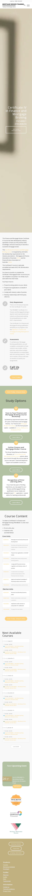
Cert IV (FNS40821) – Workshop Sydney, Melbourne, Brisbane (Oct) (14, 681)
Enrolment (6, 869)
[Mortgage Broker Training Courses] (13, 5)
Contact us (6, 887)
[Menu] (27, 5)
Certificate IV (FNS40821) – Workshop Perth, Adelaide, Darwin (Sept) (15, 670)
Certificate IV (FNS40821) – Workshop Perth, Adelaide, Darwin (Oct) (15, 687)
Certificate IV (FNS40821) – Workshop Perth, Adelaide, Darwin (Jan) (15, 739)
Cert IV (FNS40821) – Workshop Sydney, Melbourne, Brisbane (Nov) (14, 698)
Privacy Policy (7, 891)
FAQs (4, 879)
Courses (5, 865)
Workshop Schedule (9, 867)
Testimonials (7, 881)
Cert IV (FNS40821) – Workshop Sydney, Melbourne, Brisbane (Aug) (14, 646)
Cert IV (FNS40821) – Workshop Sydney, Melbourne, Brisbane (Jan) (14, 733)
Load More (16, 746)
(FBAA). (10, 262)
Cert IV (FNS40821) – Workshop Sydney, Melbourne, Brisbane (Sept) (14, 664)
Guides (5, 877)
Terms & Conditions (9, 889)
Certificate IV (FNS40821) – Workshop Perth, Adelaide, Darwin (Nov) (15, 704)
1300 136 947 (18, 1)
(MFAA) (18, 258)
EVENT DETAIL (17, 786)
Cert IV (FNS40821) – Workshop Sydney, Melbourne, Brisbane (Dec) (14, 716)
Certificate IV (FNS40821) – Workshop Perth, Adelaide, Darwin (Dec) (15, 722)
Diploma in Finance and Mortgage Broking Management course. (19, 332)
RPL (15, 493)
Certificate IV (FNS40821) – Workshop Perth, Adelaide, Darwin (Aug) (15, 652)
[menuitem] (23, 5)
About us (5, 875)
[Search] (23, 5)
